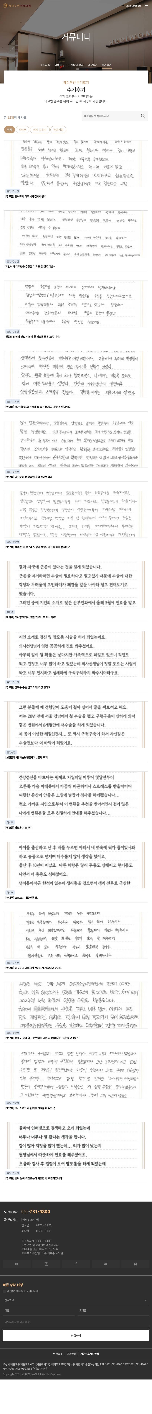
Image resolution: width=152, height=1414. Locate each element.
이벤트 (58, 65)
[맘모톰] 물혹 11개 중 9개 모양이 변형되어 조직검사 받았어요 (37, 547)
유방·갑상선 (40, 130)
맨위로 (136, 1387)
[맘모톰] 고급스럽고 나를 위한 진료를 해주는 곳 (30, 1108)
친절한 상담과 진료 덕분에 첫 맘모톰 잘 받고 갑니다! (32, 336)
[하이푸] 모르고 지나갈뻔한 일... (22, 897)
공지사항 (45, 65)
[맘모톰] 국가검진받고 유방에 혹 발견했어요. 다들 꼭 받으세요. (38, 407)
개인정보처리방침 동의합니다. (23, 1291)
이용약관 (71, 1354)
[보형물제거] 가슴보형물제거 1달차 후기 (26, 757)
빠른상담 (15, 1393)
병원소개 (57, 1354)
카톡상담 (76, 1393)
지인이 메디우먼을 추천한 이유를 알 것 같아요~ (30, 266)
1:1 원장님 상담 (74, 65)
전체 (9, 130)
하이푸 (22, 130)
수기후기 (107, 65)
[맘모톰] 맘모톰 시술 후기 (18, 827)
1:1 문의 (45, 1393)
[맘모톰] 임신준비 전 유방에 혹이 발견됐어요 (28, 477)
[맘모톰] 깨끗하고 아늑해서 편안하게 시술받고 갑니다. (33, 968)
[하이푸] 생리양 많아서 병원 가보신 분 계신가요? (30, 617)
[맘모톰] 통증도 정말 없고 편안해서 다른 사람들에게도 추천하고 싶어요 (42, 1038)
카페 (106, 1393)
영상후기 (92, 65)
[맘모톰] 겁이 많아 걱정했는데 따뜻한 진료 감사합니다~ (34, 1178)
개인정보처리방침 (89, 1354)
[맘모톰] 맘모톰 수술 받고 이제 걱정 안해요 (27, 687)
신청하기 (76, 1335)
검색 (143, 116)
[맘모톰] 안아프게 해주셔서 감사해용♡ (25, 196)
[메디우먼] (17, 5)
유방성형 (58, 130)
